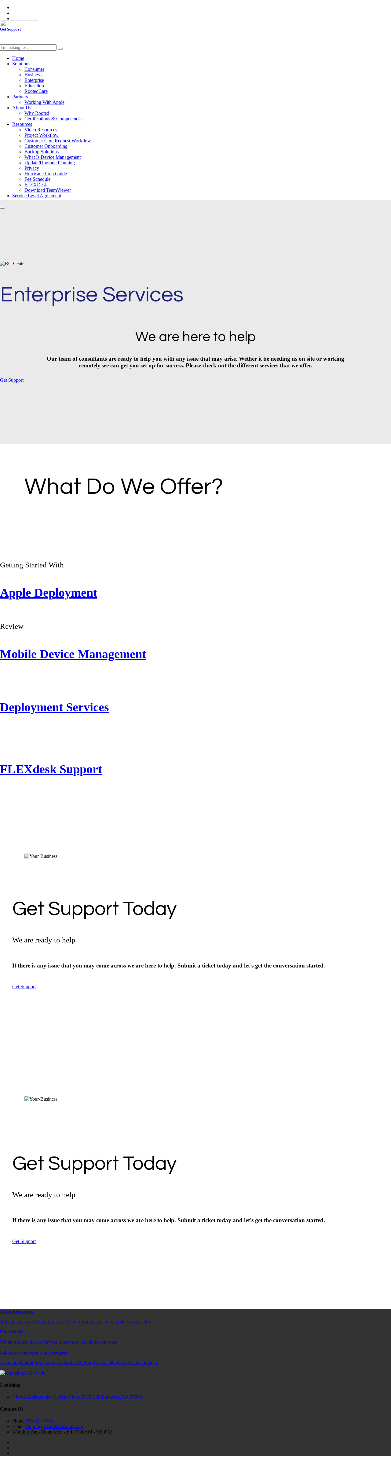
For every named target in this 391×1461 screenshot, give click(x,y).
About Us (21, 107)
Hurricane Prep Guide (45, 173)
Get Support (12, 380)
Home (18, 58)
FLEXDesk (35, 184)
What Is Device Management (52, 157)
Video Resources (40, 129)
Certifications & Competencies (53, 118)
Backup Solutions (41, 151)
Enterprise (34, 80)
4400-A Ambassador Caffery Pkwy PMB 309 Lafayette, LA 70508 (77, 1397)
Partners (20, 96)
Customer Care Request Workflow (57, 140)
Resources (22, 124)
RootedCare (36, 91)
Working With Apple (44, 102)
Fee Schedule (37, 179)
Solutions (21, 63)
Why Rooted (36, 113)
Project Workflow (41, 135)
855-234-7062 (39, 1420)
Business (33, 74)
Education (34, 85)
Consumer (34, 69)
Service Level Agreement (36, 195)
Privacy (31, 168)
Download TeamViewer (47, 190)
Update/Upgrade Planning (49, 162)
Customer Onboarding (46, 146)
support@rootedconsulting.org (54, 1426)
